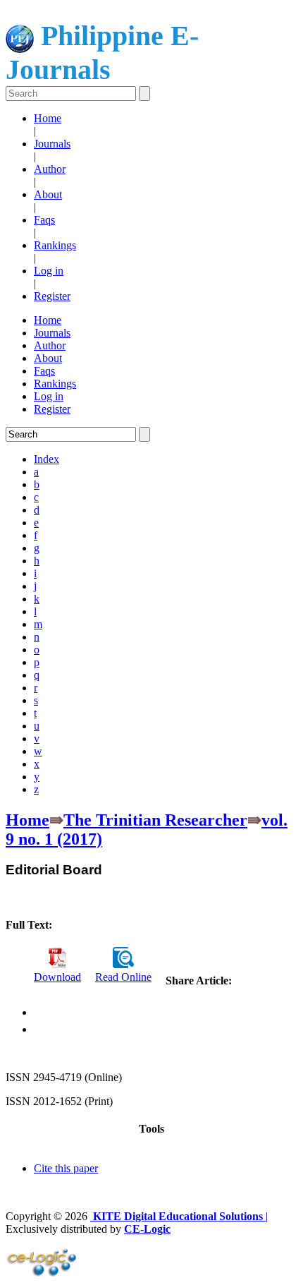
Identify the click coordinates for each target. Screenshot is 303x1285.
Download (57, 977)
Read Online (123, 977)
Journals (52, 144)
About (48, 194)
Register (52, 296)
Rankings (55, 245)
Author (50, 169)
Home (47, 118)
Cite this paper (66, 1168)
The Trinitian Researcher (155, 820)
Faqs (44, 220)
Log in (48, 271)
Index (46, 459)
